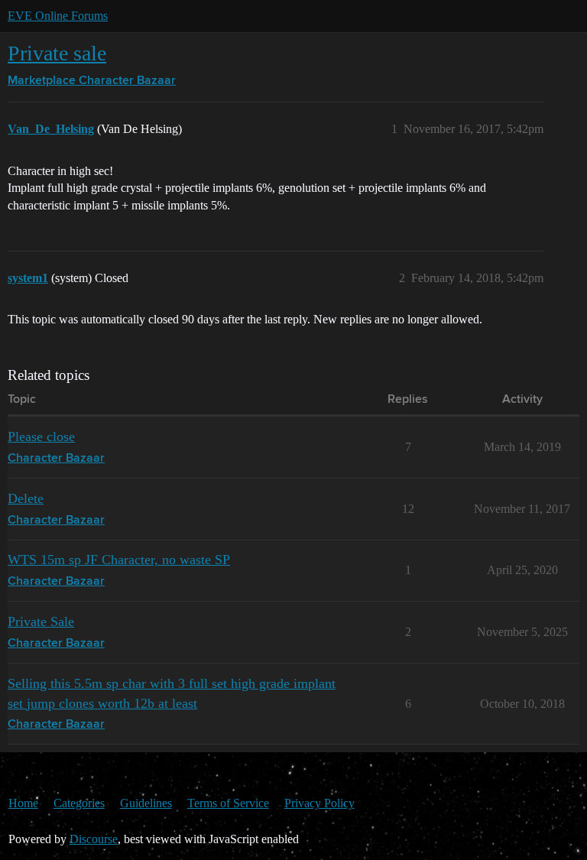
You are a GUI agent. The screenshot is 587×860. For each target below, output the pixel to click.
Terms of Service (228, 803)
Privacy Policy (319, 803)
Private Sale (41, 621)
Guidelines (146, 803)
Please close (41, 436)
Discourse (94, 838)
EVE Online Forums (58, 15)
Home (23, 803)
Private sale (57, 53)
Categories (79, 803)
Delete (26, 498)
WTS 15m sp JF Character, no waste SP (119, 559)
